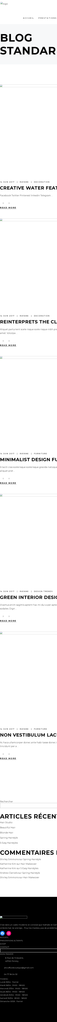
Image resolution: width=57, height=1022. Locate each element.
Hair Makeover (29, 864)
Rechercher (6, 801)
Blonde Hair (6, 832)
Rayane (25, 182)
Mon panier (6, 954)
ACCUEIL (4, 937)
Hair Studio (6, 822)
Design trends (43, 591)
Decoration (42, 182)
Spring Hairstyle (9, 837)
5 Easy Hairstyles (9, 843)
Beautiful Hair (7, 827)
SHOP (3, 944)
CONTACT (4, 947)
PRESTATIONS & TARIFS (11, 940)
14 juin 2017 (7, 182)
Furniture (40, 454)
